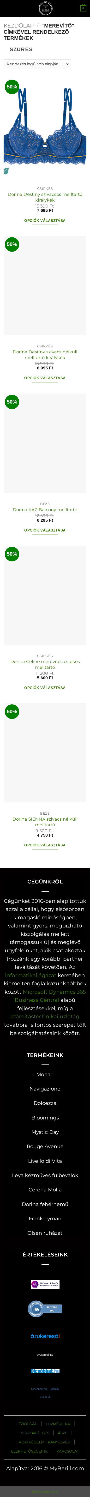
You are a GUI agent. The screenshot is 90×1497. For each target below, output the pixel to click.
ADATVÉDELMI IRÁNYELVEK (44, 1442)
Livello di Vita (45, 1161)
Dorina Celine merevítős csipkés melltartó (45, 664)
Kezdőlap (19, 25)
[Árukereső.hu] (45, 1308)
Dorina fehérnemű (45, 1204)
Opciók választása (45, 221)
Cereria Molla (45, 1190)
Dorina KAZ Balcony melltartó (45, 509)
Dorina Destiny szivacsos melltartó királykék (45, 197)
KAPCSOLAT (67, 1451)
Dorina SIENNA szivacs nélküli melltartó (45, 822)
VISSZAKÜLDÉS (35, 1433)
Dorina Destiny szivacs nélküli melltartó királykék (45, 354)
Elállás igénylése (45, 1491)
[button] (8, 8)
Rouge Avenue (45, 1146)
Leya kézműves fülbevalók (45, 1175)
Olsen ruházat (45, 1233)
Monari (45, 1074)
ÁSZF (62, 1433)
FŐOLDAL (27, 1423)
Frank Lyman (45, 1219)
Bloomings (45, 1118)
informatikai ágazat (30, 975)
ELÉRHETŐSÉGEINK (29, 1451)
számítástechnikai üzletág (45, 1016)
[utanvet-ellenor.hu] (45, 1285)
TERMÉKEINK (58, 1424)
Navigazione (45, 1089)
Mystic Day (45, 1132)
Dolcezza (45, 1103)
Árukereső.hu (45, 1354)
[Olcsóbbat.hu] (45, 1366)
